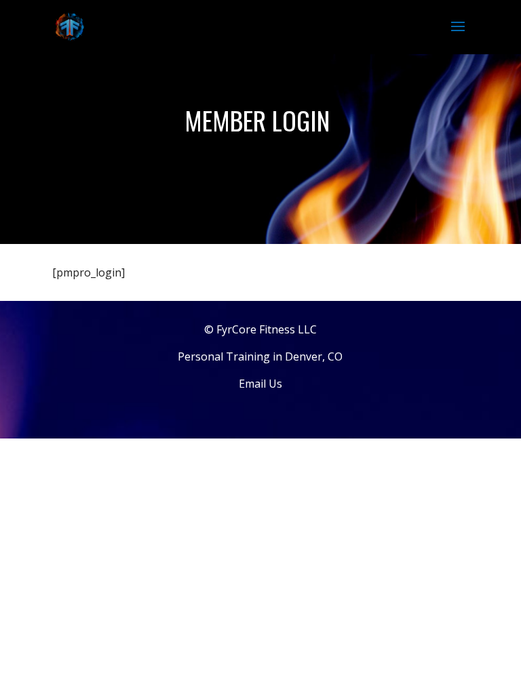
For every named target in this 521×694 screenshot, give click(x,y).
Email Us (260, 383)
